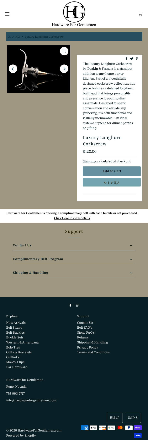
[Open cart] (140, 14)
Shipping (89, 161)
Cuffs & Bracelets (19, 352)
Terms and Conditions (93, 352)
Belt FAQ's (84, 327)
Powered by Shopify (21, 435)
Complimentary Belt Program (38, 259)
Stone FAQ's (86, 332)
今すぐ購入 (112, 183)
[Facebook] (70, 305)
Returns (83, 337)
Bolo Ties (13, 347)
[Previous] (13, 68)
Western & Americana (22, 342)
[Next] (64, 68)
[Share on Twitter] (132, 59)
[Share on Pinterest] (137, 59)
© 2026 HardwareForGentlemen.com (33, 430)
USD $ (133, 418)
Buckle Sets (15, 337)
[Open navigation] (7, 14)
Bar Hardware (16, 367)
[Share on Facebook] (127, 59)
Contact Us (22, 245)
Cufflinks (12, 357)
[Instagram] (77, 305)
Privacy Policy (87, 347)
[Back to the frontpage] (10, 36)
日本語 (115, 418)
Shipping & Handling (30, 273)
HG (17, 36)
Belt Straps (14, 327)
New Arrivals (16, 323)
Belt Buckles (15, 332)
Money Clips (15, 362)
